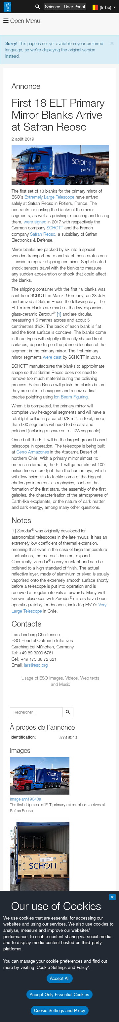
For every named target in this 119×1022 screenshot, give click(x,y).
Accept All (59, 978)
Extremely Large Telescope (50, 197)
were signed (35, 221)
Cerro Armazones (33, 451)
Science (52, 6)
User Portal (74, 6)
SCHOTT (55, 227)
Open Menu (24, 20)
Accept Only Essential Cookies (59, 994)
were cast (52, 357)
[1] (59, 314)
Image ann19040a (25, 799)
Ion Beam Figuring (71, 396)
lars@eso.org (36, 665)
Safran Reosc (42, 234)
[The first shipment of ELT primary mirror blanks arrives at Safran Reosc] (60, 165)
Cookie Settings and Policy (59, 1010)
